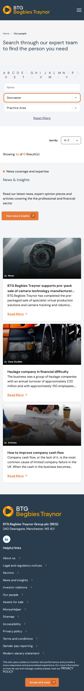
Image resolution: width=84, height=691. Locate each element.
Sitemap (8, 617)
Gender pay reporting (18, 646)
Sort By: (53, 140)
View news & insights (17, 216)
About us (9, 558)
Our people (10, 595)
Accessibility (12, 624)
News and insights (15, 580)
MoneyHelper (12, 609)
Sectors (8, 573)
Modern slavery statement (21, 653)
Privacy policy (12, 631)
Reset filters (42, 118)
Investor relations (15, 587)
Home (6, 33)
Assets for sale (13, 602)
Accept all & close (40, 682)
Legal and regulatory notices (22, 566)
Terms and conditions (18, 639)
